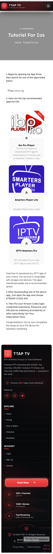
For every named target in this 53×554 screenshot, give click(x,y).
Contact (9, 466)
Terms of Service (33, 547)
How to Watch (12, 426)
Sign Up (9, 460)
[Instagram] (7, 395)
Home (8, 414)
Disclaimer (10, 438)
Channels (10, 432)
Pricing (9, 420)
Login (8, 453)
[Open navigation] (48, 6)
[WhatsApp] (14, 395)
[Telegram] (22, 395)
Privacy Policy (18, 547)
